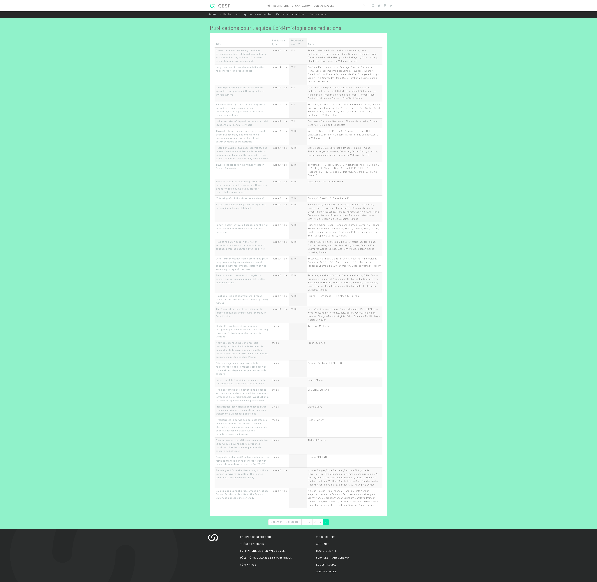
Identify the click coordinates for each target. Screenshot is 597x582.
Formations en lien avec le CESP (263, 551)
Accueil (213, 14)
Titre (218, 44)
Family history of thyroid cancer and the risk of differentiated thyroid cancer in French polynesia (242, 229)
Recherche (281, 6)
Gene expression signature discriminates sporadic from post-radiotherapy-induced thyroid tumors (240, 91)
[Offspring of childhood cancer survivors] (240, 198)
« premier (276, 522)
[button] (365, 6)
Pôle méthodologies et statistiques (266, 558)
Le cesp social (326, 565)
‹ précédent (293, 522)
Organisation (301, 6)
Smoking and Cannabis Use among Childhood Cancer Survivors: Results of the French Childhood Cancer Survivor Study (242, 474)
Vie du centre (326, 537)
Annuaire (322, 544)
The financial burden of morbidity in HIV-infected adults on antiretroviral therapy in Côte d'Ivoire (241, 313)
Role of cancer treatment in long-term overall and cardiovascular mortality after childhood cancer (241, 279)
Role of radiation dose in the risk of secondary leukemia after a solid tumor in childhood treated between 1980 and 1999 (241, 245)
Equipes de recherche (256, 537)
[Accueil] (220, 6)
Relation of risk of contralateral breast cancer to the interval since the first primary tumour (242, 300)
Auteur (312, 44)
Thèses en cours (252, 544)
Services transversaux (333, 558)
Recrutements (326, 551)
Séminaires (248, 565)
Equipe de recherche (257, 14)
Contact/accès (324, 6)
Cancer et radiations (290, 14)
